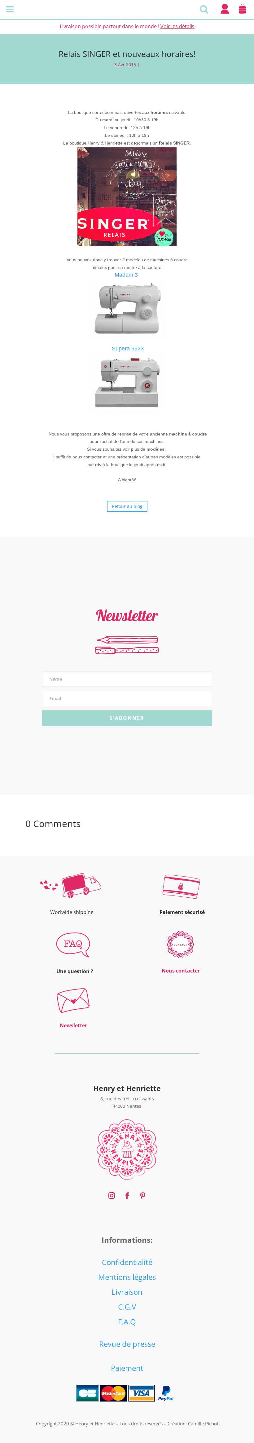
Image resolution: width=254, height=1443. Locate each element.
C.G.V (127, 1307)
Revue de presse (127, 1344)
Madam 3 (126, 275)
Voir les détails (177, 26)
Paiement (127, 1368)
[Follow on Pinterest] (142, 1195)
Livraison (127, 1292)
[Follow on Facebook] (127, 1195)
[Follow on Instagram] (111, 1195)
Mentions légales (127, 1277)
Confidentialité (127, 1262)
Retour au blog (127, 506)
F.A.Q (127, 1321)
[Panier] (242, 13)
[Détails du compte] (224, 13)
